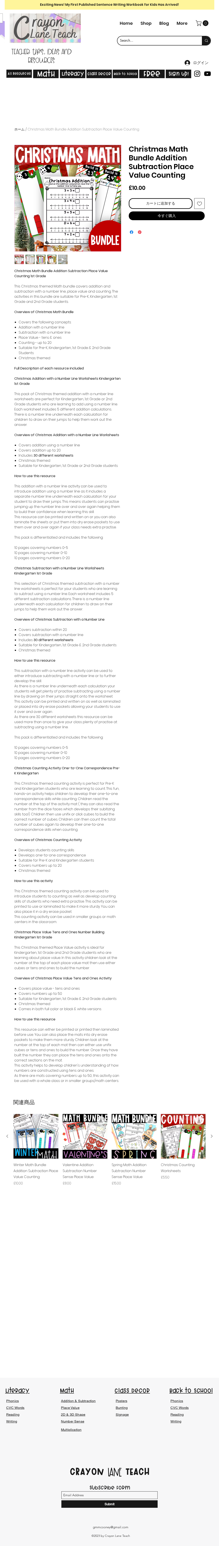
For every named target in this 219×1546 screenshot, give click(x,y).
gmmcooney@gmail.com (110, 1527)
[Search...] (206, 40)
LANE (114, 1472)
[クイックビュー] (35, 1136)
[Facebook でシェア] (131, 232)
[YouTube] (207, 74)
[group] (109, 1153)
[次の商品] (211, 1136)
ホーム (19, 129)
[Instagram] (197, 74)
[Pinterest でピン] (139, 232)
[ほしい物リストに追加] (199, 203)
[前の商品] (7, 1136)
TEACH (135, 1471)
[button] (203, 23)
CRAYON (88, 1471)
